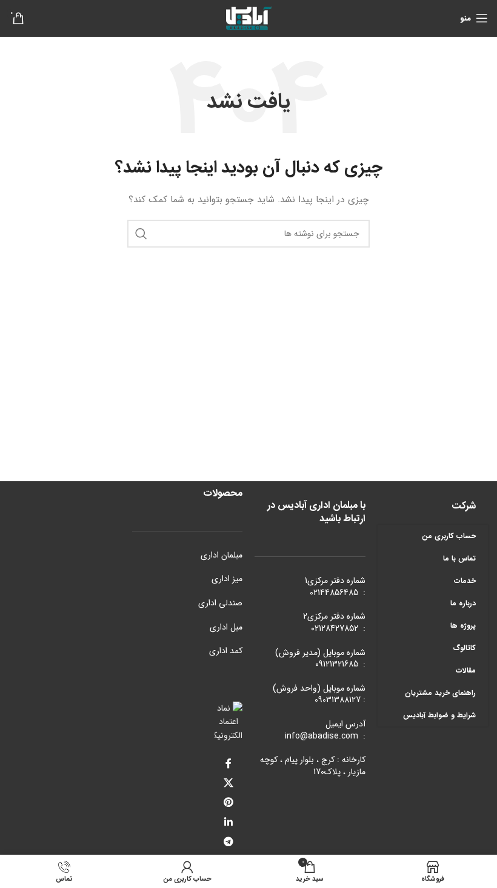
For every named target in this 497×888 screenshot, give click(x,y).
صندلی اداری (220, 603)
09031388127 (338, 699)
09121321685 (336, 664)
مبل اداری (226, 627)
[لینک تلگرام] (229, 842)
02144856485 (334, 592)
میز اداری (227, 578)
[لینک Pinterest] (229, 803)
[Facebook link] (229, 764)
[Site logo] (248, 17)
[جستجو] (141, 234)
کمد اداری (225, 650)
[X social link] (229, 783)
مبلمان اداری (221, 555)
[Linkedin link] (229, 822)
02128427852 (334, 628)
